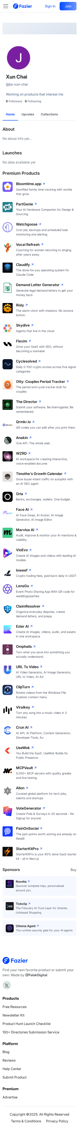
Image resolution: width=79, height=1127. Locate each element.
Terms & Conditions (26, 1121)
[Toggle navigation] (8, 6)
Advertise (10, 1097)
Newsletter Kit (13, 1015)
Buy (73, 870)
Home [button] (10, 114)
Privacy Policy (57, 1121)
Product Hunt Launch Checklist (27, 1024)
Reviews (9, 1060)
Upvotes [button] (27, 114)
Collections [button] (49, 114)
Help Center (12, 1069)
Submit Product (15, 1077)
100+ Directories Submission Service (31, 1032)
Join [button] (68, 6)
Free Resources (15, 1007)
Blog (6, 1052)
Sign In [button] (50, 6)
